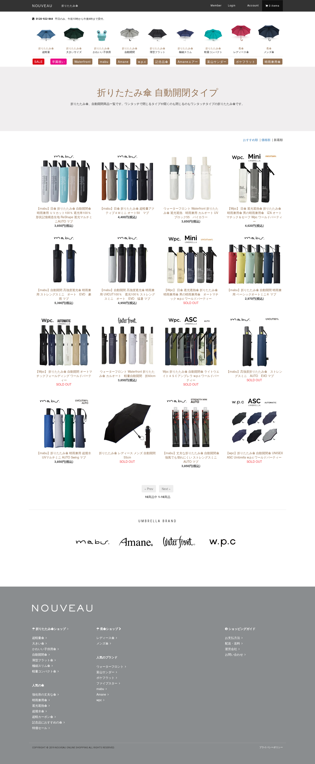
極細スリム (185, 50)
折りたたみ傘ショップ (51, 628)
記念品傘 (161, 61)
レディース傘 (241, 50)
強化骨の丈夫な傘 (44, 694)
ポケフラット (245, 61)
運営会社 (231, 649)
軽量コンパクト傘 (44, 671)
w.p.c (142, 61)
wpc (99, 700)
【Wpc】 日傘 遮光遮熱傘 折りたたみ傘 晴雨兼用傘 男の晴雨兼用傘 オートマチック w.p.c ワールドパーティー (191, 294)
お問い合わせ (234, 654)
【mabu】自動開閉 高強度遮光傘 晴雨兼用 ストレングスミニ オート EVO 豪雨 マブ (63, 294)
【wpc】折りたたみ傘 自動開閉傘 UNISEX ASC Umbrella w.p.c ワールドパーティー (254, 455)
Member (216, 5)
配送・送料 (233, 643)
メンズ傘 (269, 50)
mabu (104, 61)
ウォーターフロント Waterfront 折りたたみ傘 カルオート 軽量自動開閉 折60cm (127, 373)
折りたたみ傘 (70, 5)
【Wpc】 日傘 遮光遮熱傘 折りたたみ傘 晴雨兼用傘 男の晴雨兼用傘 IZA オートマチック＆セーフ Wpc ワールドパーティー (254, 214)
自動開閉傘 (40, 654)
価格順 (265, 140)
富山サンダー (216, 61)
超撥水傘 (38, 711)
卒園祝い (58, 61)
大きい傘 (38, 643)
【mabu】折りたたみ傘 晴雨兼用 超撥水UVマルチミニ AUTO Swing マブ (64, 455)
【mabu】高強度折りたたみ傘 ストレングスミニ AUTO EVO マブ (254, 373)
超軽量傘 (38, 637)
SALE (38, 61)
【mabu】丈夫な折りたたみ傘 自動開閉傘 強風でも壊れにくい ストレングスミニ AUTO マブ (191, 457)
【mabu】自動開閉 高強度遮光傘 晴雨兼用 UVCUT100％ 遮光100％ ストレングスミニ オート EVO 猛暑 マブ (127, 294)
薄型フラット (157, 50)
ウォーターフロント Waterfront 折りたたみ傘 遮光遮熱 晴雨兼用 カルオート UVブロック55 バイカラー (191, 212)
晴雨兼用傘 (273, 61)
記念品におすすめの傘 (47, 722)
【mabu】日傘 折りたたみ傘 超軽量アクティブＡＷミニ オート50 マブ (127, 210)
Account (252, 5)
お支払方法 (233, 637)
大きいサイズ (74, 50)
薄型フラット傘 (43, 660)
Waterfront (82, 61)
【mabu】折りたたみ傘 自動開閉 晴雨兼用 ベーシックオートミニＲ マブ (254, 292)
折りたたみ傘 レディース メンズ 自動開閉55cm (127, 455)
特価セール (40, 728)
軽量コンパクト (213, 50)
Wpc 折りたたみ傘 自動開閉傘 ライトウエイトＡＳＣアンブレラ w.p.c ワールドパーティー (191, 375)
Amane (123, 61)
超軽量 (46, 50)
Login (232, 5)
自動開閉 (129, 50)
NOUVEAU (42, 6)
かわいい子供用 (102, 50)
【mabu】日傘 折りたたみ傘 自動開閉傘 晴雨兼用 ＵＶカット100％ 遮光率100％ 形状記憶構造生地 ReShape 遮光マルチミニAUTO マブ (64, 214)
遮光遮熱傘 (40, 705)
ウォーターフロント (110, 666)
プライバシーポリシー (271, 747)
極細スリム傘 (41, 665)
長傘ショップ (109, 628)
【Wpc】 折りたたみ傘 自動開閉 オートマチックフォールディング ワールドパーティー (64, 375)
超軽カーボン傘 (43, 716)
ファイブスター (107, 683)
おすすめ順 (250, 140)
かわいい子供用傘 (44, 649)
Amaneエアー (188, 61)
